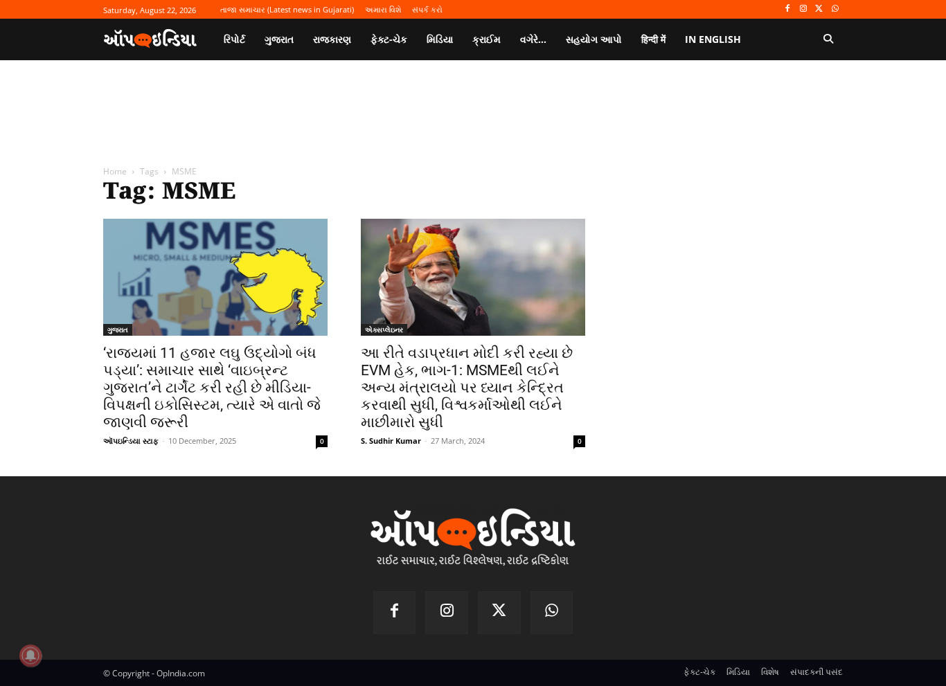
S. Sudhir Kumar (391, 440)
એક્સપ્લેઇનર (384, 329)
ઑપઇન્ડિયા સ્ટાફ (131, 440)
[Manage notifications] (30, 655)
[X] (819, 9)
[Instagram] (804, 9)
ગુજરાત (117, 329)
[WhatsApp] (835, 9)
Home (115, 171)
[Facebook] (788, 9)
